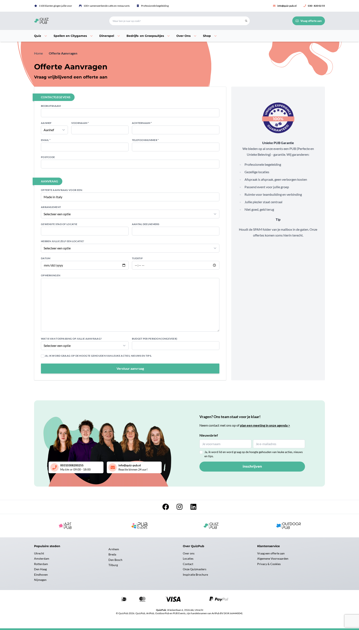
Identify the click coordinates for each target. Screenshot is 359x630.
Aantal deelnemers (145, 224)
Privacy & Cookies (269, 564)
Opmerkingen (50, 275)
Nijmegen (40, 579)
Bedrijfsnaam (51, 105)
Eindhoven (41, 574)
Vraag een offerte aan (271, 553)
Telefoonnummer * (145, 140)
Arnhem (113, 549)
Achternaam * (142, 123)
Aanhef (46, 123)
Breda (112, 554)
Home (38, 53)
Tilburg (113, 565)
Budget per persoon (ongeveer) (154, 338)
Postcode (48, 157)
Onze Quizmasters (194, 569)
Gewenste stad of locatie (59, 224)
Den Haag (40, 569)
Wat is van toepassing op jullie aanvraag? (71, 338)
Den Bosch (115, 560)
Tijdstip (137, 258)
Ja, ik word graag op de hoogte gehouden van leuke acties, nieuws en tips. (98, 355)
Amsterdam (41, 558)
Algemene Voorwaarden (272, 558)
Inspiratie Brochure (195, 574)
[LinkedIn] (193, 508)
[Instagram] (180, 508)
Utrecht (39, 553)
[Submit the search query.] (246, 21)
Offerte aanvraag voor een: (62, 190)
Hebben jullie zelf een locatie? (62, 241)
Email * (45, 140)
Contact (188, 564)
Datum (45, 258)
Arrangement (51, 207)
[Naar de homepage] (66, 21)
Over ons (188, 553)
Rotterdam (41, 564)
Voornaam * (80, 123)
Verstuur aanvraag (130, 368)
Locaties (188, 558)
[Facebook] (166, 508)
